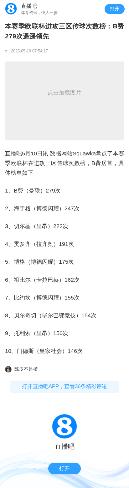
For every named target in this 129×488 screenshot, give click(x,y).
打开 (114, 8)
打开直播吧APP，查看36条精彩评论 (64, 386)
